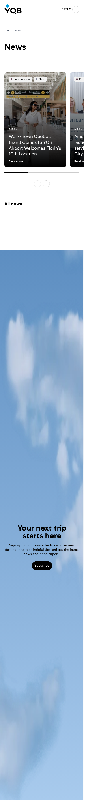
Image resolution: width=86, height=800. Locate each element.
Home (9, 30)
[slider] (41, 172)
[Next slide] (46, 183)
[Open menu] (75, 9)
